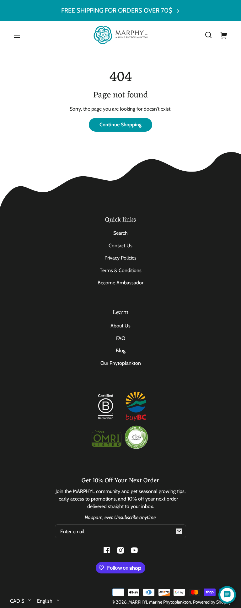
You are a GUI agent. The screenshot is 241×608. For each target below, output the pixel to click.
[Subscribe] (179, 531)
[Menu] (17, 35)
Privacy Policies (120, 258)
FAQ (120, 338)
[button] (208, 35)
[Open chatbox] (227, 595)
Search (120, 233)
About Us (120, 326)
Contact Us (120, 246)
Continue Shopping (120, 125)
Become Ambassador (120, 283)
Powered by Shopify (212, 602)
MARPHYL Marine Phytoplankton (159, 602)
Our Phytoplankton (120, 363)
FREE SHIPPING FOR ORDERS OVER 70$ (117, 10)
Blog (121, 350)
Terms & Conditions (121, 270)
